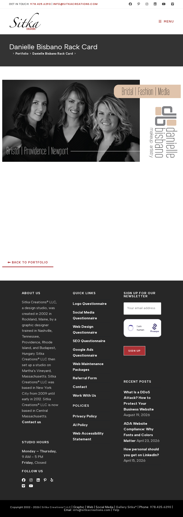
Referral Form (85, 378)
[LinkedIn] (38, 480)
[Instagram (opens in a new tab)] (146, 4)
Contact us (31, 422)
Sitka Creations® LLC (57, 507)
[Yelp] (51, 480)
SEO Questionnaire (89, 341)
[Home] (10, 53)
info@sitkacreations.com (75, 4)
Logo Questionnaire (90, 304)
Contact (80, 387)
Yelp (116, 510)
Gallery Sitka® (126, 507)
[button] (27, 262)
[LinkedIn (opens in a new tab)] (154, 4)
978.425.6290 (40, 4)
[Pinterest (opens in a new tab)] (138, 4)
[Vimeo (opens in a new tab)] (170, 4)
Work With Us (84, 395)
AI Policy (80, 425)
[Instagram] (31, 480)
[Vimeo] (23, 486)
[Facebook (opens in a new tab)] (129, 4)
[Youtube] (31, 486)
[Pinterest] (45, 480)
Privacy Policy (85, 416)
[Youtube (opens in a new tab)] (162, 4)
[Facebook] (23, 480)
